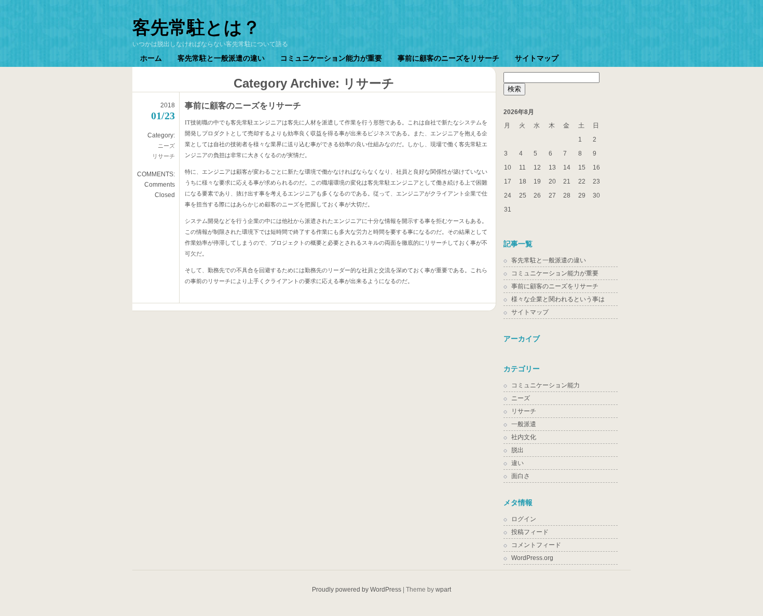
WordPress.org (532, 558)
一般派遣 (523, 424)
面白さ (520, 476)
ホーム (151, 58)
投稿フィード (530, 532)
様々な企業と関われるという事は (558, 299)
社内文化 (523, 437)
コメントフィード (536, 545)
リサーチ (163, 156)
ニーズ (166, 146)
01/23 (163, 115)
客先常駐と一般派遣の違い (221, 58)
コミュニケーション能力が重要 (331, 58)
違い (517, 463)
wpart (443, 589)
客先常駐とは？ (196, 27)
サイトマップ (536, 58)
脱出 (517, 450)
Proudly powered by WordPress (356, 589)
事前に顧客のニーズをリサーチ (448, 58)
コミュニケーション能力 (545, 385)
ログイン (523, 519)
